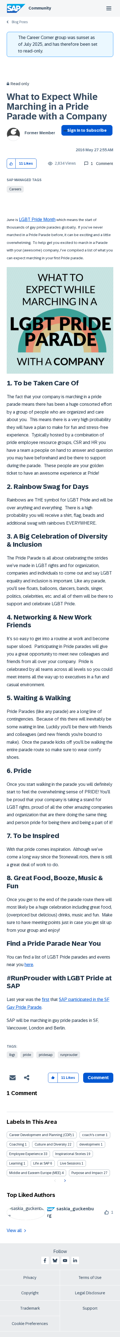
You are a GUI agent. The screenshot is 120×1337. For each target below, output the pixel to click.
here (29, 964)
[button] (11, 164)
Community (39, 8)
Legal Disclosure (90, 1293)
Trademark (30, 1308)
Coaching (16, 1144)
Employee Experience (26, 1154)
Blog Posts (20, 22)
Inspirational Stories (70, 1154)
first (45, 999)
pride (27, 1055)
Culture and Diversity (51, 1144)
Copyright (30, 1293)
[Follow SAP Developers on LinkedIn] (75, 1260)
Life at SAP (41, 1163)
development (89, 1144)
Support (90, 1308)
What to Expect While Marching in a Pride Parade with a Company (57, 106)
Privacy (29, 1277)
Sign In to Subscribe (87, 130)
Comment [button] (98, 1077)
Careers (15, 189)
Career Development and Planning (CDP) (40, 1135)
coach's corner (93, 1135)
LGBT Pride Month (37, 219)
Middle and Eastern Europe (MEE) (35, 1173)
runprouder (69, 1055)
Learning (16, 1163)
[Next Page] (64, 1180)
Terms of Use (90, 1277)
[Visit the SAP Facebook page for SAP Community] (45, 1260)
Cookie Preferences (30, 1323)
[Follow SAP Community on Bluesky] (55, 1260)
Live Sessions (70, 1163)
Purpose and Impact (87, 1173)
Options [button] (64, 140)
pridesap (45, 1055)
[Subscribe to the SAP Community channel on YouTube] (65, 1260)
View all (14, 1230)
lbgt (12, 1055)
